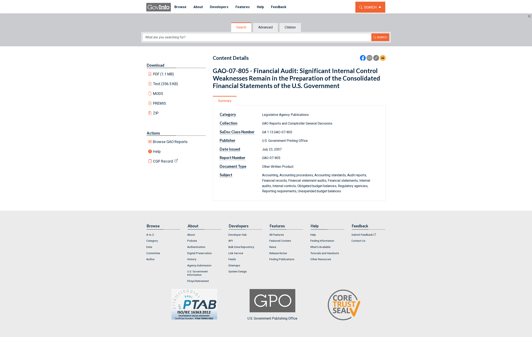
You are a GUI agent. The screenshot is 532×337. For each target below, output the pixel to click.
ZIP (156, 113)
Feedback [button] (278, 7)
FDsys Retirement (198, 281)
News (272, 247)
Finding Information (322, 240)
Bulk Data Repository (241, 247)
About (191, 234)
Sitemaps (234, 265)
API (230, 240)
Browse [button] (180, 7)
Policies (192, 240)
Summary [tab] (225, 101)
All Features (276, 234)
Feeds (232, 259)
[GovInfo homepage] (158, 7)
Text (165, 84)
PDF (163, 74)
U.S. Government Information (197, 273)
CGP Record (163, 161)
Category (152, 240)
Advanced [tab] (265, 27)
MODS (158, 93)
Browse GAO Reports (170, 142)
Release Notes (278, 253)
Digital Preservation (199, 253)
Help (157, 151)
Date (149, 247)
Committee (153, 253)
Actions (153, 133)
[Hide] (529, 16)
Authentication (196, 247)
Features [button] (242, 7)
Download (155, 65)
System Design (237, 271)
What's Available (320, 247)
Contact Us (358, 240)
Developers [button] (219, 7)
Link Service (235, 253)
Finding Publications (281, 259)
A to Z (150, 234)
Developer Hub (237, 234)
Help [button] (260, 7)
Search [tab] (241, 27)
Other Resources (320, 259)
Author (150, 259)
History (191, 259)
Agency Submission (199, 265)
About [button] (198, 7)
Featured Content (280, 240)
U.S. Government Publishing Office (272, 318)
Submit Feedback (362, 234)
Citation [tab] (290, 27)
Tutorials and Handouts (324, 253)
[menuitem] (180, 7)
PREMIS (159, 103)
